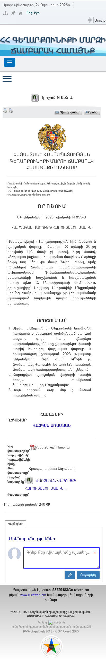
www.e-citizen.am (33, 595)
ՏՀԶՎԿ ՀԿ (59, 622)
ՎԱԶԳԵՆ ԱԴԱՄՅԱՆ (52, 425)
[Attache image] (70, 575)
